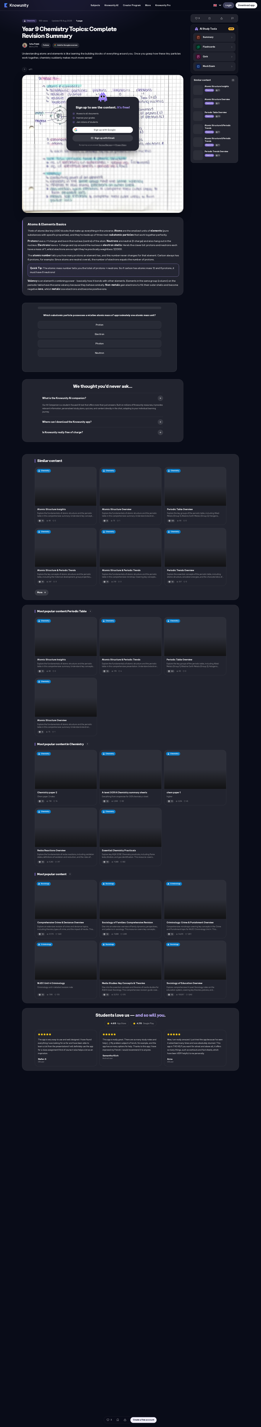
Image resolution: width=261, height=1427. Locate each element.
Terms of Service (105, 145)
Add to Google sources (67, 45)
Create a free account (143, 1420)
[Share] (222, 18)
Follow (46, 45)
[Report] (232, 18)
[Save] (209, 18)
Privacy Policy (120, 145)
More (39, 592)
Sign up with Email (104, 138)
